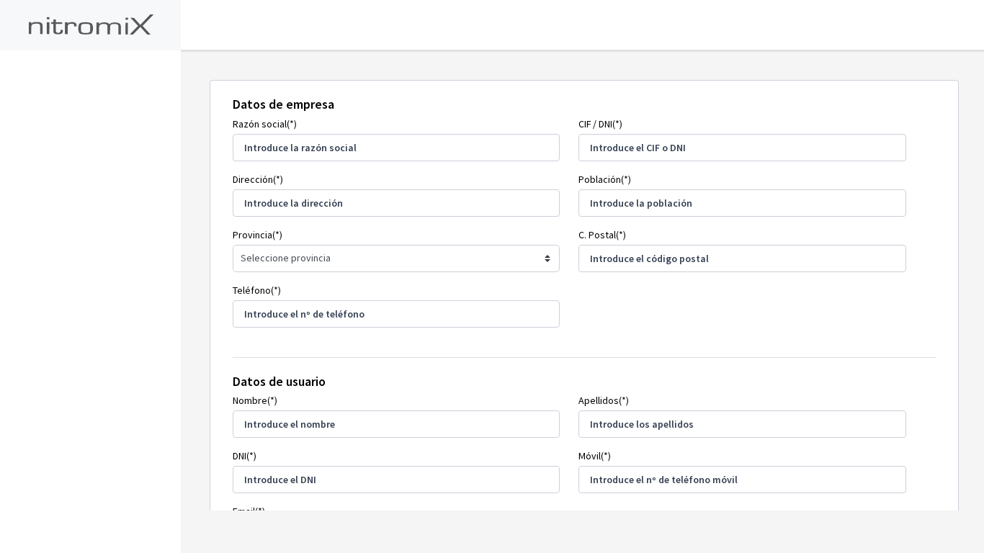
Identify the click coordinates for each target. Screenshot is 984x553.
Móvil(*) (594, 455)
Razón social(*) (265, 123)
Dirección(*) (258, 179)
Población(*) (604, 179)
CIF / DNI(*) (600, 123)
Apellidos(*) (603, 400)
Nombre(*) (255, 400)
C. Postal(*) (602, 234)
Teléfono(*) (257, 290)
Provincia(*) (257, 234)
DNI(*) (244, 455)
